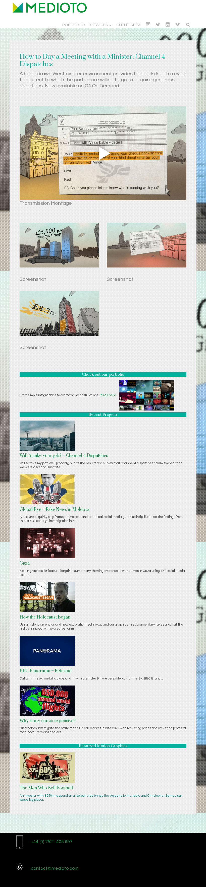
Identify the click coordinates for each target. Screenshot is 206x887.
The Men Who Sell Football (46, 788)
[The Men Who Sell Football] (47, 767)
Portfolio (73, 25)
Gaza (25, 563)
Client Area (128, 25)
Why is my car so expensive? (48, 721)
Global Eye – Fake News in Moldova (54, 509)
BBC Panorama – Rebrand (46, 671)
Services (99, 25)
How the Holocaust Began (45, 617)
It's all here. (108, 395)
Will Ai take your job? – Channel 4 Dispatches (64, 455)
